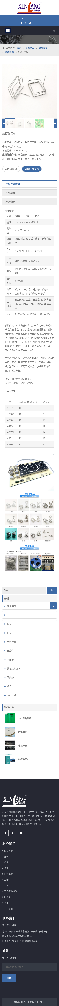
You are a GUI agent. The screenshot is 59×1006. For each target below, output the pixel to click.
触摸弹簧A (23, 759)
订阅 (9, 977)
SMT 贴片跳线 (24, 718)
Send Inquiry (32, 169)
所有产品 (29, 48)
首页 (19, 48)
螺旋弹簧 (9, 52)
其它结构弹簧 (14, 668)
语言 (23, 18)
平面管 (10, 659)
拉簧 (9, 623)
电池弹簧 (11, 641)
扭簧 (9, 632)
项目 (9, 686)
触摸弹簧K (23, 731)
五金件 (10, 650)
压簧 (9, 614)
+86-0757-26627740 (22, 936)
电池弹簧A (23, 745)
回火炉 (10, 677)
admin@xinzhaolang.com (25, 940)
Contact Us (11, 169)
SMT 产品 (11, 695)
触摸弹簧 (43, 48)
